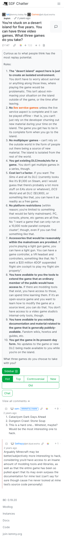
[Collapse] (6, 408)
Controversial (35, 379)
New (53, 379)
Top (18, 379)
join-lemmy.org (12, 534)
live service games (25, 107)
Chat (7, 393)
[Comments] (56, 27)
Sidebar (9, 371)
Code (6, 527)
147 (7, 45)
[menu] (58, 3)
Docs (6, 520)
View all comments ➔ (16, 401)
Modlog (8, 506)
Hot (7, 379)
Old (30, 385)
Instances (9, 513)
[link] (14, 45)
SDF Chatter (18, 4)
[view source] (44, 45)
